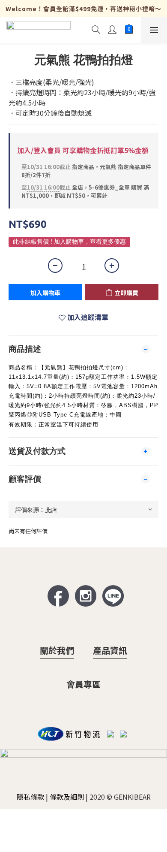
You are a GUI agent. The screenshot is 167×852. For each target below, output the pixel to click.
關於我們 (57, 650)
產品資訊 (110, 650)
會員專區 (83, 684)
